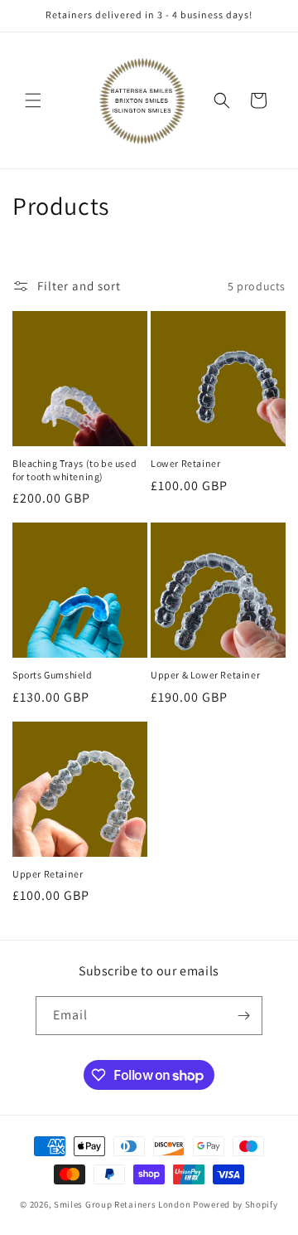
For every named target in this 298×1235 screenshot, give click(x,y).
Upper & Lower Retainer (205, 675)
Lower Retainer (185, 463)
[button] (33, 100)
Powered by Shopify (235, 1204)
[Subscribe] (243, 1015)
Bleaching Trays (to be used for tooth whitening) (74, 470)
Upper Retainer (47, 874)
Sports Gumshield (52, 675)
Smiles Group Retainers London (122, 1204)
